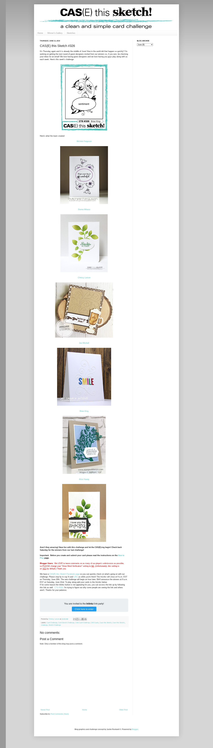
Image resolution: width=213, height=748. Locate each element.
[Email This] (74, 619)
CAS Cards (95, 622)
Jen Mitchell (84, 343)
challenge (44, 625)
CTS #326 (58, 587)
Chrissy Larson (84, 277)
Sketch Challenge (55, 625)
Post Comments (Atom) (60, 714)
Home (40, 33)
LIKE (76, 577)
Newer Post (45, 710)
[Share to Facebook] (82, 619)
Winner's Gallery (54, 33)
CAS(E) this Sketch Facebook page (64, 574)
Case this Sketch (106, 622)
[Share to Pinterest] (85, 619)
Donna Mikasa (84, 209)
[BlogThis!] (77, 619)
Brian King (84, 411)
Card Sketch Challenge (66, 622)
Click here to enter (84, 609)
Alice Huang (84, 479)
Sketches (71, 33)
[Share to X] (80, 619)
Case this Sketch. (118, 622)
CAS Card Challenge (82, 622)
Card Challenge (52, 622)
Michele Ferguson (84, 141)
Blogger (135, 729)
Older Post (123, 710)
